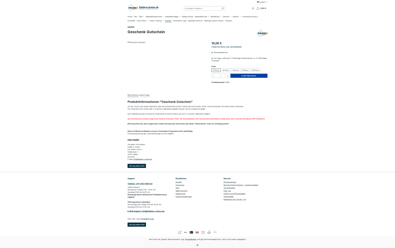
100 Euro (255, 70)
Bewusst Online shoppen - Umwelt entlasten (241, 185)
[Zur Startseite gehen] (143, 8)
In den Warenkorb (249, 76)
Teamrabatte (228, 197)
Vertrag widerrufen (137, 166)
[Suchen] (222, 8)
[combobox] (202, 8)
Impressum (180, 185)
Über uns (227, 191)
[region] (167, 63)
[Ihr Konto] (252, 8)
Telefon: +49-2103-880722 (140, 184)
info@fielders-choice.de (142, 159)
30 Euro (235, 70)
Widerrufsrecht (181, 191)
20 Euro (226, 70)
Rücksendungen (230, 182)
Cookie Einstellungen (184, 197)
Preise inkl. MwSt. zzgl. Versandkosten (227, 47)
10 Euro (216, 70)
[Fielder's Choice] (262, 33)
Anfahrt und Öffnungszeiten (234, 194)
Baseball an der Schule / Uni (235, 199)
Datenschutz (180, 194)
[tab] (133, 95)
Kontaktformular (147, 219)
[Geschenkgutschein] (167, 63)
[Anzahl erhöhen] (227, 76)
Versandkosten (229, 188)
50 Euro (245, 70)
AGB (177, 188)
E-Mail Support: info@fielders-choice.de (146, 211)
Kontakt (179, 182)
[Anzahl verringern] (214, 76)
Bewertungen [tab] (144, 95)
